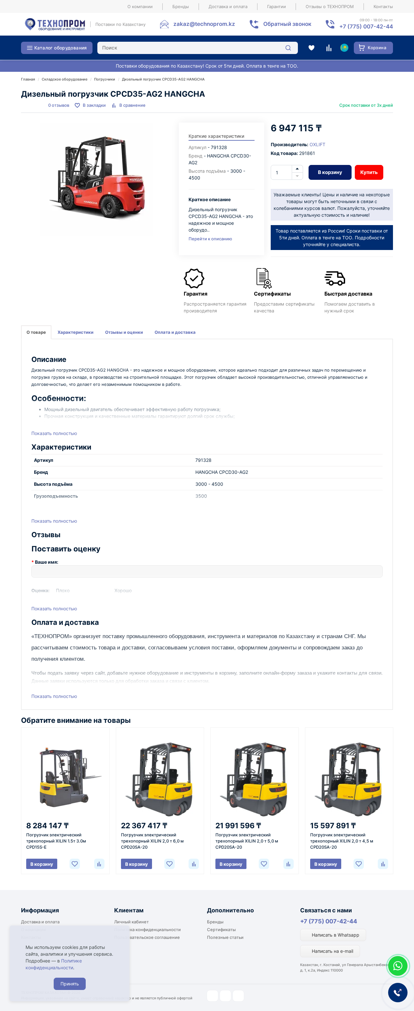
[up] (297, 169)
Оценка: (40, 590)
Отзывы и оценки (124, 332)
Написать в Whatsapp (334, 935)
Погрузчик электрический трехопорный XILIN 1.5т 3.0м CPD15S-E (56, 841)
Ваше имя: (46, 562)
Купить (369, 172)
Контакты (383, 6)
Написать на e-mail (331, 951)
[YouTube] (225, 996)
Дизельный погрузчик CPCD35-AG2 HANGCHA (163, 79)
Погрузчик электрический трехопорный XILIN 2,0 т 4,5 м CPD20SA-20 (341, 841)
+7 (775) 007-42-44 (328, 921)
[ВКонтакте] (238, 996)
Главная (28, 79)
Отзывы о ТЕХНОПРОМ (330, 6)
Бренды (180, 6)
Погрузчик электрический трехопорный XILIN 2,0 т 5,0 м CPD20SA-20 (246, 841)
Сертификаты (221, 929)
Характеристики (75, 332)
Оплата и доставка (175, 332)
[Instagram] (212, 996)
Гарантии (276, 6)
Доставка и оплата (228, 6)
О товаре (36, 332)
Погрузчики (104, 79)
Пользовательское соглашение (147, 937)
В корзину (330, 172)
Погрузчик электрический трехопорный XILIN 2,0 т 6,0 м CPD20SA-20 (152, 841)
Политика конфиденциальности (147, 929)
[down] (297, 176)
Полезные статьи (225, 937)
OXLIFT (317, 144)
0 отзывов (58, 105)
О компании (140, 6)
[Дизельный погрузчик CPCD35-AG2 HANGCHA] (96, 179)
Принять (69, 983)
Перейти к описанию (210, 238)
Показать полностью (54, 433)
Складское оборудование (64, 79)
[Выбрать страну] (344, 47)
